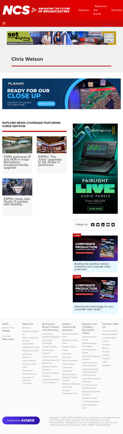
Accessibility (27, 370)
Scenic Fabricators (50, 356)
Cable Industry (68, 364)
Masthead (26, 327)
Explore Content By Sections (69, 326)
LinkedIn (106, 355)
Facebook (106, 344)
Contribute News (109, 337)
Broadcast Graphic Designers (50, 368)
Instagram (106, 365)
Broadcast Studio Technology (89, 345)
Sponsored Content (30, 350)
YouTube (105, 351)
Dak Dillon (6, 336)
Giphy (104, 361)
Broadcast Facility (89, 398)
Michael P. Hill (8, 327)
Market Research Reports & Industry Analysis (69, 377)
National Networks (70, 360)
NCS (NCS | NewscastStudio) (85, 417)
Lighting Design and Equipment (50, 362)
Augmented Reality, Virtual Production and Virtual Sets (90, 372)
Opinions (83, 10)
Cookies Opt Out (29, 374)
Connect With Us (110, 325)
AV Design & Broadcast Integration (51, 335)
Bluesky (105, 348)
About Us (27, 323)
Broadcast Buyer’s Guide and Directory (50, 326)
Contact (105, 341)
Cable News (67, 367)
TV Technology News (91, 401)
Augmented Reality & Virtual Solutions (51, 381)
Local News (67, 371)
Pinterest (106, 358)
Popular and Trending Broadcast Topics (89, 328)
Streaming (66, 357)
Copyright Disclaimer (31, 347)
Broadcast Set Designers (48, 352)
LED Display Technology (47, 342)
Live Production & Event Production (89, 387)
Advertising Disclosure (27, 356)
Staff (5, 323)
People (65, 350)
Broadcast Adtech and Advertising (71, 385)
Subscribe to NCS (109, 330)
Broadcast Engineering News (69, 392)
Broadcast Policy (69, 346)
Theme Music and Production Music (89, 364)
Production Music (49, 346)
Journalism (66, 353)
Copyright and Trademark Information (28, 380)
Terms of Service (29, 360)
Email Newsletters (109, 334)
